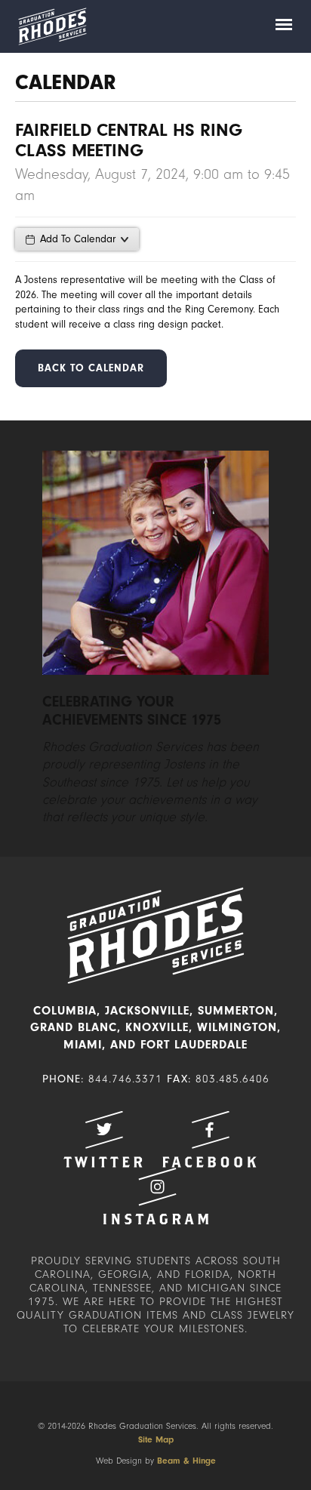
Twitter (102, 1139)
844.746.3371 (125, 1079)
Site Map (156, 1439)
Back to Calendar (91, 368)
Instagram (155, 1196)
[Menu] (284, 26)
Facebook (209, 1139)
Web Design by (156, 1460)
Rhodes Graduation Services (52, 26)
